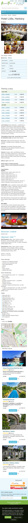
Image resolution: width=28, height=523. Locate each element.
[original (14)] (14, 52)
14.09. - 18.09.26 (6, 115)
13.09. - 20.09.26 (6, 113)
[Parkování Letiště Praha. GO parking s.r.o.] (17, 484)
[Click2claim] (18, 488)
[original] (14, 43)
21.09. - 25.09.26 (6, 120)
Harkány (10, 57)
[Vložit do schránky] (18, 378)
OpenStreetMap (4, 346)
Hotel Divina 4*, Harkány (9, 431)
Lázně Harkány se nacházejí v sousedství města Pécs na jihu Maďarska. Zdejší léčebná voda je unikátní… (14, 468)
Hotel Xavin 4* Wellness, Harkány (11, 462)
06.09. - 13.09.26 (6, 107)
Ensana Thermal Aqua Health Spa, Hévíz (13, 368)
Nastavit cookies (18, 517)
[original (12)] (20, 47)
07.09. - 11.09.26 (6, 110)
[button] (14, 333)
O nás (16, 0)
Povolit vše (8, 517)
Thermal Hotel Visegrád (8, 399)
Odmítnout (13, 519)
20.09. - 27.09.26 (6, 118)
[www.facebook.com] (26, 1)
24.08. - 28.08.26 (6, 97)
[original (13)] (7, 52)
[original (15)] (20, 52)
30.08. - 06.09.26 (6, 99)
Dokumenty (20, 0)
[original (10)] (7, 47)
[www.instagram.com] (24, 1)
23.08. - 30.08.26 (6, 94)
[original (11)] (14, 47)
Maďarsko (4, 57)
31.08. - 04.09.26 (6, 102)
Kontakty (12, 0)
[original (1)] (20, 43)
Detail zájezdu (13, 378)
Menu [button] (3, 12)
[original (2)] (14, 32)
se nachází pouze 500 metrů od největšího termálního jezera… (13, 373)
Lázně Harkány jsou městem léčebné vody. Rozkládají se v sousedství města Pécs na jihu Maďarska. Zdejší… (13, 436)
